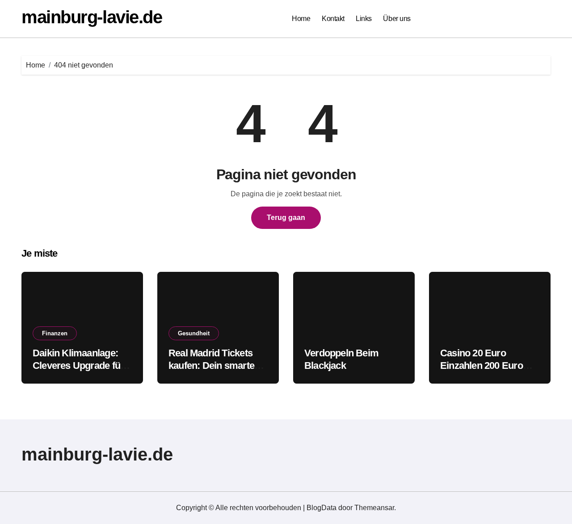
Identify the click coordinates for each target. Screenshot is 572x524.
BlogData (321, 507)
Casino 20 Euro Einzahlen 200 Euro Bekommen (481, 365)
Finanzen (54, 333)
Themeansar (374, 507)
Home (301, 18)
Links (364, 18)
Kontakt (333, 18)
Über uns (396, 18)
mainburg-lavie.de (91, 17)
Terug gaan (286, 217)
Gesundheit (194, 333)
